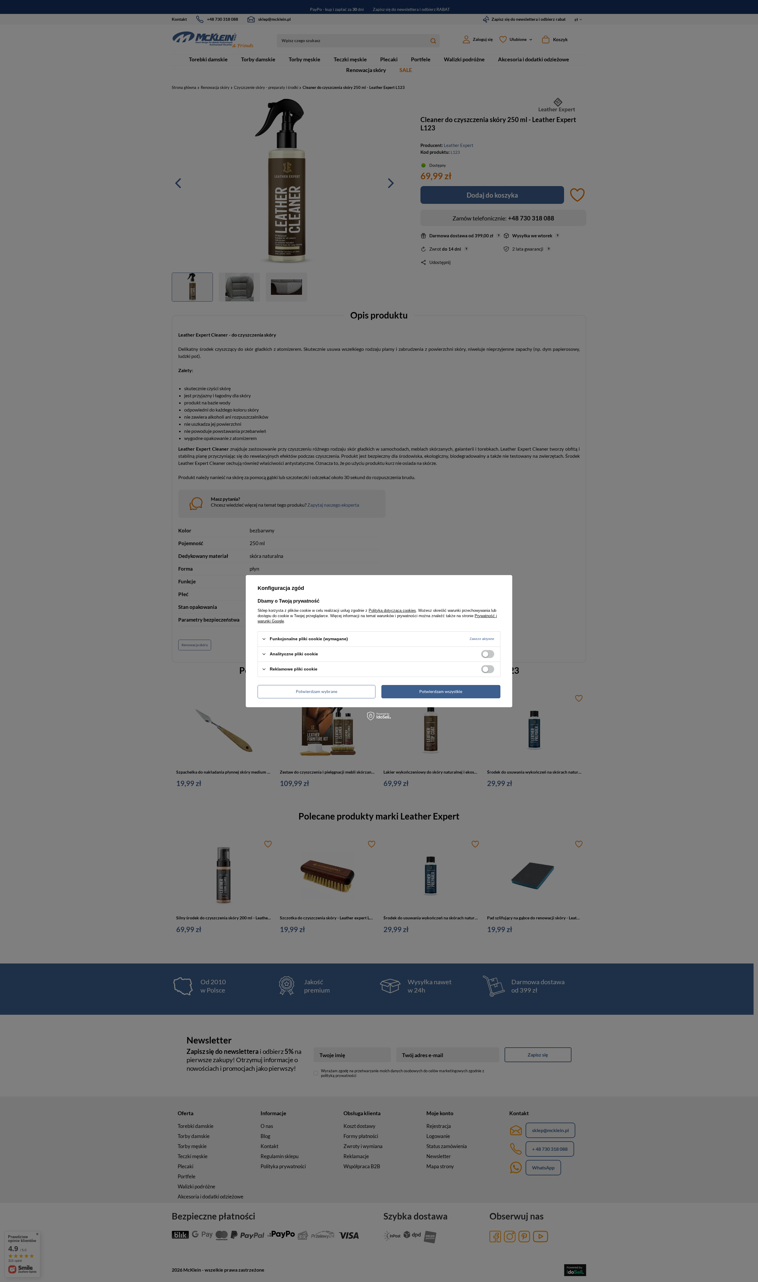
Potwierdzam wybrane (316, 691)
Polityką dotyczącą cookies (392, 610)
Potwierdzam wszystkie (440, 691)
